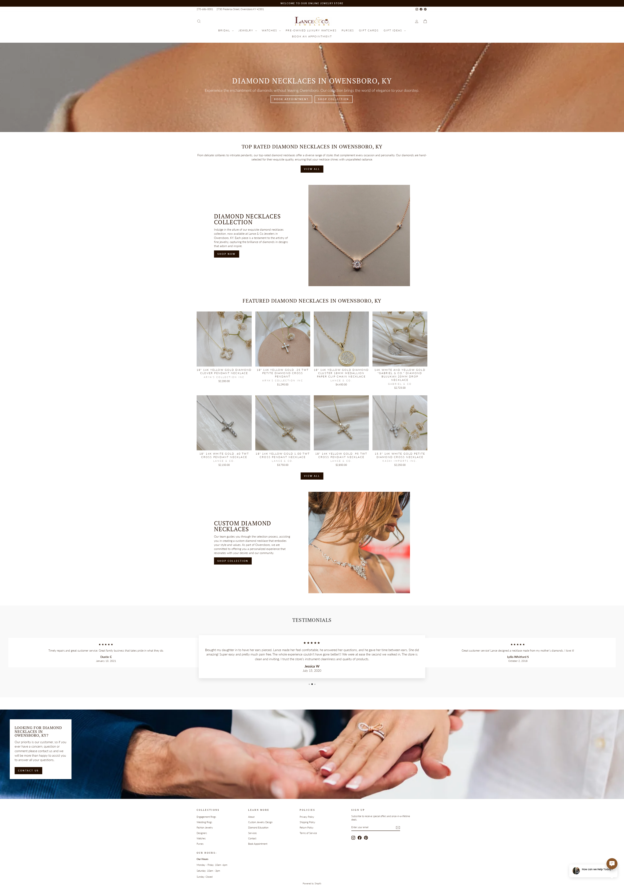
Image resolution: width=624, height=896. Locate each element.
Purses (348, 30)
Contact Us (28, 770)
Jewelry (246, 30)
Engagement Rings (206, 816)
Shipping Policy (307, 822)
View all (312, 476)
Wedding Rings (204, 822)
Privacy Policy (307, 816)
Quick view (224, 362)
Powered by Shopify (312, 883)
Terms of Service (308, 833)
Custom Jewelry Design (260, 822)
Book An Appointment (312, 36)
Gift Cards (369, 30)
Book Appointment (291, 99)
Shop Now (226, 254)
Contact (252, 838)
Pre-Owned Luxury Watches (311, 30)
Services (252, 833)
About (251, 816)
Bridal (224, 30)
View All (312, 169)
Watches (270, 30)
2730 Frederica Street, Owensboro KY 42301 (240, 9)
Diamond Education (258, 827)
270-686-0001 (205, 9)
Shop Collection (333, 99)
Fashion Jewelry (205, 827)
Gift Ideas (393, 30)
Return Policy (306, 827)
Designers (202, 833)
